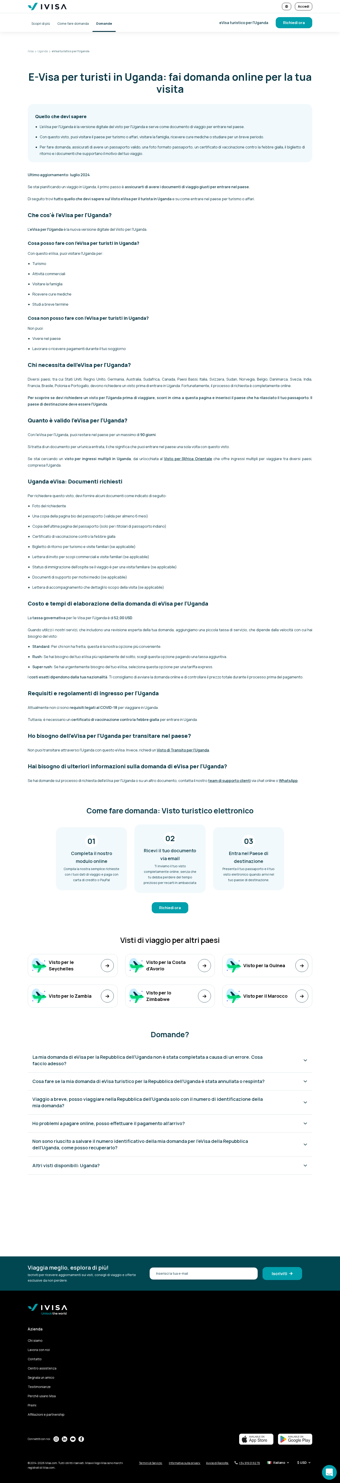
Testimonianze (39, 1387)
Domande (104, 23)
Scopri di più (40, 23)
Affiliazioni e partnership (46, 1414)
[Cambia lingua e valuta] (286, 6)
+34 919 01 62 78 (249, 1463)
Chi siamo (35, 1340)
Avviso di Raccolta (217, 1463)
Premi (32, 1405)
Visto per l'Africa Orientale (188, 458)
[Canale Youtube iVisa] (73, 1439)
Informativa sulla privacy (185, 1463)
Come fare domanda (73, 23)
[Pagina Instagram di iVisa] (56, 1439)
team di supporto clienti (229, 780)
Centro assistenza (42, 1368)
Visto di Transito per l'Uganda (183, 750)
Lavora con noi (39, 1350)
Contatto (35, 1359)
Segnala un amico (41, 1377)
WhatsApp (288, 780)
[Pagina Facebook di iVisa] (81, 1439)
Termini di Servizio (150, 1463)
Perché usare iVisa (42, 1396)
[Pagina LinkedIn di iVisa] (64, 1439)
